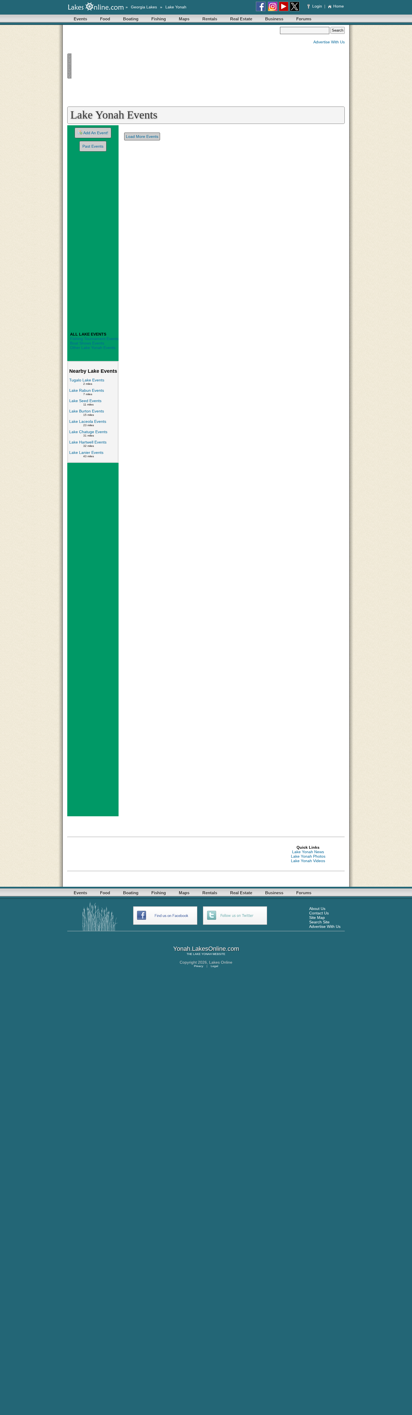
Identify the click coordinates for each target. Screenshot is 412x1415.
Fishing (158, 18)
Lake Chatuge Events (88, 432)
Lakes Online (220, 962)
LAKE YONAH (202, 954)
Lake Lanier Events (86, 452)
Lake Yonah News (308, 852)
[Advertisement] (173, 66)
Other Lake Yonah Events (92, 347)
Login (317, 6)
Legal (214, 966)
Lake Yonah (175, 7)
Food (105, 18)
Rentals (209, 18)
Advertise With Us (329, 42)
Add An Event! (95, 133)
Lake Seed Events (85, 400)
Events (80, 18)
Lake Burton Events (86, 411)
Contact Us (319, 913)
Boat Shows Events (87, 343)
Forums (303, 18)
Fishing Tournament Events (94, 338)
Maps (184, 18)
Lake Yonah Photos (308, 856)
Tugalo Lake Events (86, 380)
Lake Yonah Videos (308, 861)
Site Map (317, 917)
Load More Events (142, 136)
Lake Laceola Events (87, 421)
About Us (317, 908)
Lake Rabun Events (86, 390)
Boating (130, 18)
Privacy (198, 966)
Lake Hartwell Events (88, 442)
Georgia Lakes (144, 7)
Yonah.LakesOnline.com (206, 948)
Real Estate (241, 18)
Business (274, 18)
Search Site (319, 922)
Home (338, 6)
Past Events (92, 146)
